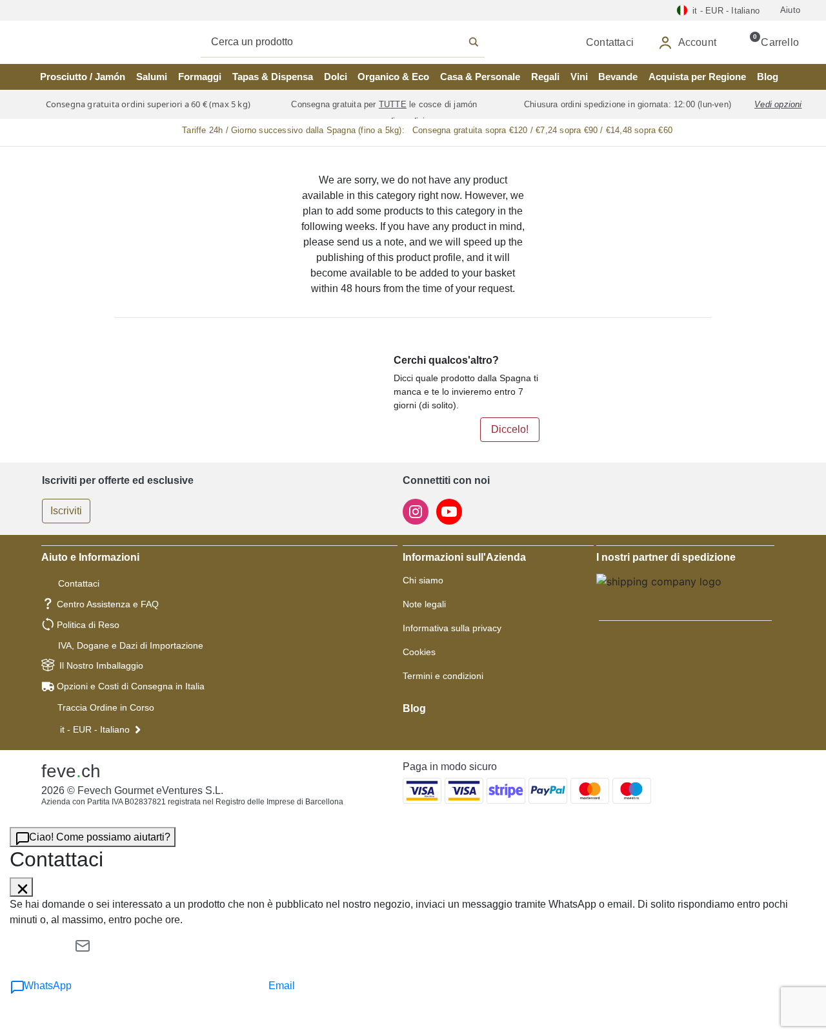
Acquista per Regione (697, 76)
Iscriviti (66, 510)
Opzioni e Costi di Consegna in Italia (131, 686)
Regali (545, 76)
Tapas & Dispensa (272, 76)
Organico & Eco (393, 76)
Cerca (357, 42)
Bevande (618, 76)
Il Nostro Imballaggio (101, 665)
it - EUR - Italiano (94, 729)
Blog (767, 76)
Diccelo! (510, 429)
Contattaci (78, 583)
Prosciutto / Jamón (82, 76)
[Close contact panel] (21, 887)
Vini (579, 76)
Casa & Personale (480, 76)
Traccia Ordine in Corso (105, 707)
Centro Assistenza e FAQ (108, 604)
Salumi (151, 76)
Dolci (335, 76)
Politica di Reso (88, 625)
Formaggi (199, 76)
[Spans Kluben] (77, 42)
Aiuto (790, 10)
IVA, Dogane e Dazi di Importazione (130, 645)
